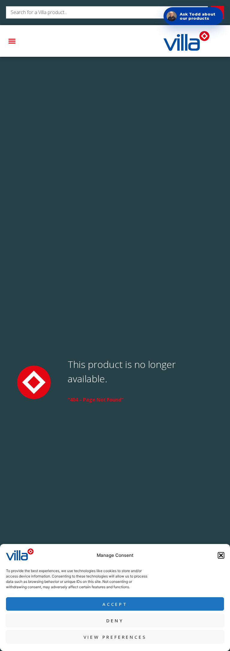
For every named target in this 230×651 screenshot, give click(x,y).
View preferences (115, 637)
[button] (221, 555)
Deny (114, 621)
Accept (115, 604)
